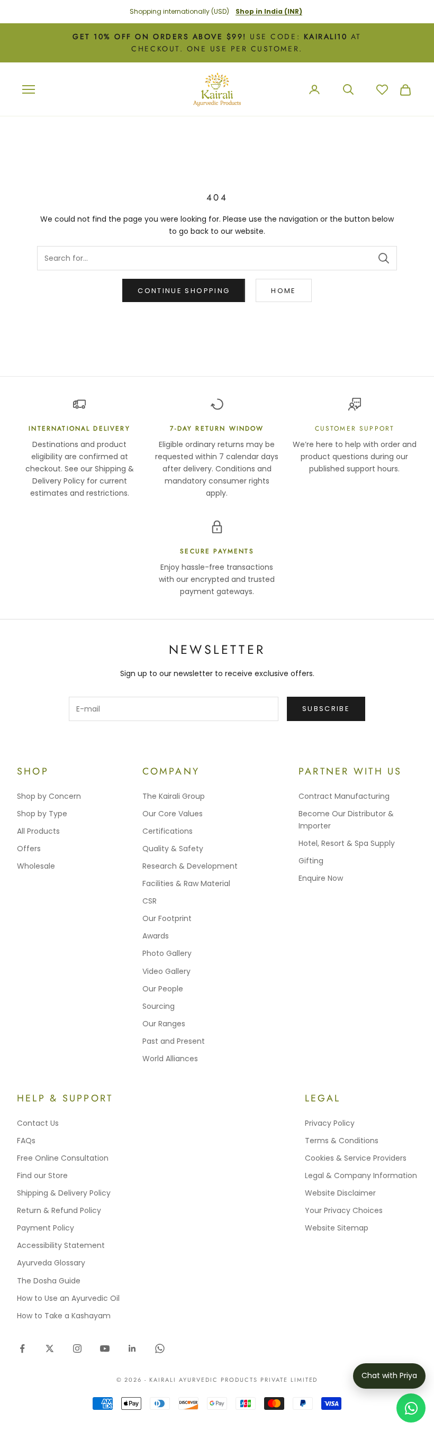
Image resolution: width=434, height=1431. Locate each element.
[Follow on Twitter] (49, 1348)
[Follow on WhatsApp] (160, 1348)
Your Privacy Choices (344, 1210)
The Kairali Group (173, 796)
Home (283, 291)
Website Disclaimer (340, 1193)
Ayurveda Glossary (51, 1262)
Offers (29, 848)
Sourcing (158, 1006)
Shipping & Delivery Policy (64, 1193)
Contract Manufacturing (344, 796)
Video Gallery (166, 971)
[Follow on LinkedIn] (132, 1348)
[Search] (383, 258)
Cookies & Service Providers (355, 1158)
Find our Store (42, 1175)
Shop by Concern (49, 796)
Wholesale (36, 866)
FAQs (26, 1140)
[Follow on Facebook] (22, 1348)
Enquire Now (321, 878)
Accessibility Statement (61, 1245)
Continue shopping (184, 291)
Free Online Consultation (62, 1158)
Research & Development (190, 866)
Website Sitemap (336, 1228)
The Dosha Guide (48, 1280)
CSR (149, 901)
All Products (38, 831)
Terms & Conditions (341, 1140)
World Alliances (170, 1058)
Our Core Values (172, 813)
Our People (162, 988)
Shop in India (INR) (269, 11)
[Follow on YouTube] (105, 1348)
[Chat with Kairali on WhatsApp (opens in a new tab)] (411, 1408)
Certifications (167, 831)
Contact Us (38, 1123)
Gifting (311, 860)
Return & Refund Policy (59, 1210)
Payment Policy (45, 1228)
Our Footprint (167, 918)
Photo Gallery (167, 953)
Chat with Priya (389, 1375)
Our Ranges (163, 1023)
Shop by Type (42, 813)
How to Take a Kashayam (64, 1315)
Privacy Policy (330, 1123)
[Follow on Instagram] (77, 1348)
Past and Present (173, 1041)
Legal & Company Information (361, 1175)
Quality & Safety (172, 848)
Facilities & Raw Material (186, 883)
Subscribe (326, 709)
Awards (155, 936)
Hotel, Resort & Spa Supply (347, 843)
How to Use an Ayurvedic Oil (68, 1298)
